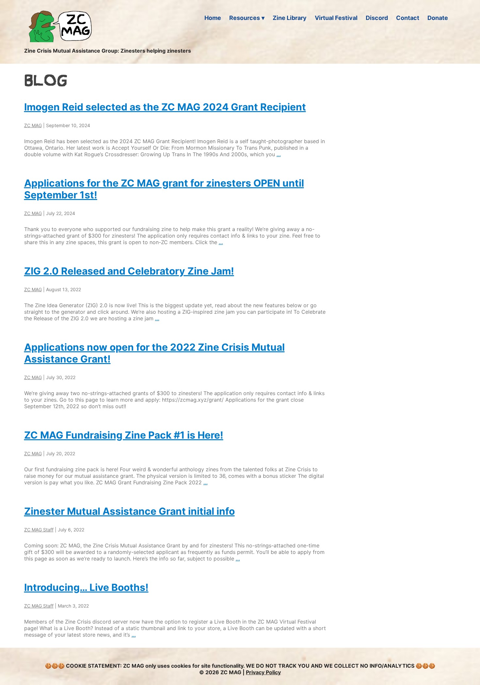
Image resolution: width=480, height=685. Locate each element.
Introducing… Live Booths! (86, 587)
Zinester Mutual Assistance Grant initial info (129, 511)
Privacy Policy (263, 672)
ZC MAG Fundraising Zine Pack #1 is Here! (123, 435)
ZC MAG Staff (39, 529)
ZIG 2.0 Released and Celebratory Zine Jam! (129, 271)
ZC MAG (33, 125)
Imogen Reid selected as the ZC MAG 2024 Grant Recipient (165, 107)
